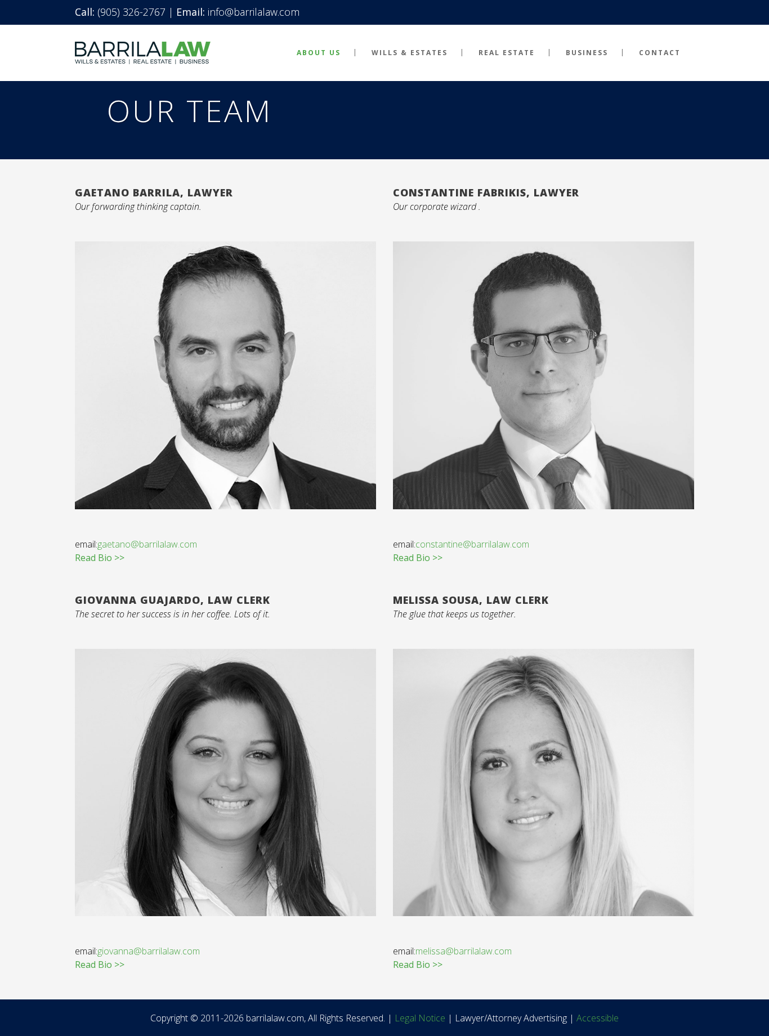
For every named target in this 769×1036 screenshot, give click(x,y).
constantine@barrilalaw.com (472, 544)
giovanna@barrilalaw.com (148, 951)
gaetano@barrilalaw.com (147, 544)
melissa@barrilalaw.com (463, 951)
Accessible (597, 1018)
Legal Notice (420, 1018)
